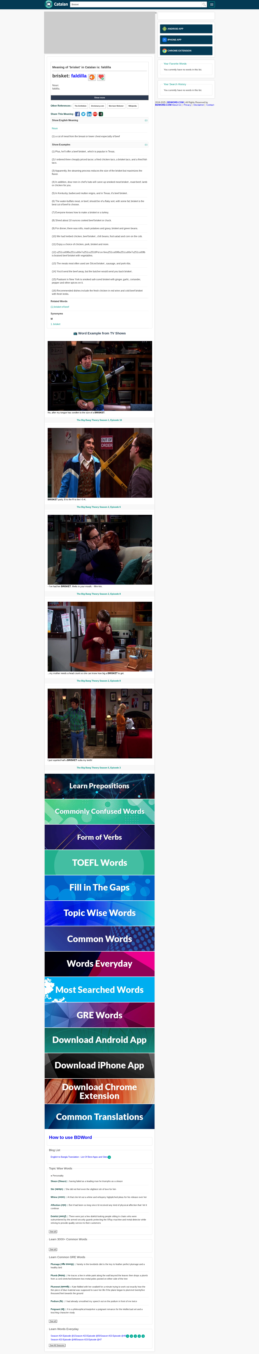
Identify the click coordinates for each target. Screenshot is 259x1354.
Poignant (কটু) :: (59, 1309)
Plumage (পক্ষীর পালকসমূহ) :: (63, 1264)
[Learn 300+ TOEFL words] (100, 874)
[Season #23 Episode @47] (143, 1337)
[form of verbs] (100, 848)
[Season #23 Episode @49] (136, 1337)
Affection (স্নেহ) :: (60, 1205)
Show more (99, 98)
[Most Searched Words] (100, 1001)
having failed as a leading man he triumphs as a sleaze (87, 1181)
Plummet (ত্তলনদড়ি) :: (61, 1286)
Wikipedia (132, 106)
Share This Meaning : (63, 114)
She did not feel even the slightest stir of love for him (83, 1189)
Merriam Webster (116, 106)
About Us (176, 105)
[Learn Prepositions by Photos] (100, 798)
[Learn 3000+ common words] (100, 950)
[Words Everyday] (100, 975)
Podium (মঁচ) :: (58, 1301)
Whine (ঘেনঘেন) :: (59, 1197)
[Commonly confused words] (100, 823)
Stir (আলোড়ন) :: (58, 1189)
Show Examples (99, 144)
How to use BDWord (70, 1137)
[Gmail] (96, 115)
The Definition (80, 106)
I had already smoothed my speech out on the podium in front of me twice (94, 1301)
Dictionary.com (97, 106)
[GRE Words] (100, 1026)
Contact (210, 105)
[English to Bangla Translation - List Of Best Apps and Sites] (109, 1158)
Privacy (187, 105)
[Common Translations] (100, 1128)
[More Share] (101, 115)
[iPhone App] (100, 1077)
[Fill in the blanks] (100, 899)
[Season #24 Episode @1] (128, 1337)
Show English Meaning (99, 120)
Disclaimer (199, 105)
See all (53, 1231)
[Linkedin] (90, 115)
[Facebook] (78, 115)
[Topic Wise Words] (100, 925)
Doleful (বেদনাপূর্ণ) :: (60, 1216)
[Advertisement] (98, 33)
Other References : (61, 105)
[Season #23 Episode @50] (132, 1337)
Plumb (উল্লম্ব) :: (59, 1275)
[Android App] (100, 1052)
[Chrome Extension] (100, 1103)
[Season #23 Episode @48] (139, 1337)
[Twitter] (84, 115)
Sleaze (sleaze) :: (60, 1181)
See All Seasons (57, 1345)
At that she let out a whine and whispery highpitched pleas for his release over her (99, 1197)
